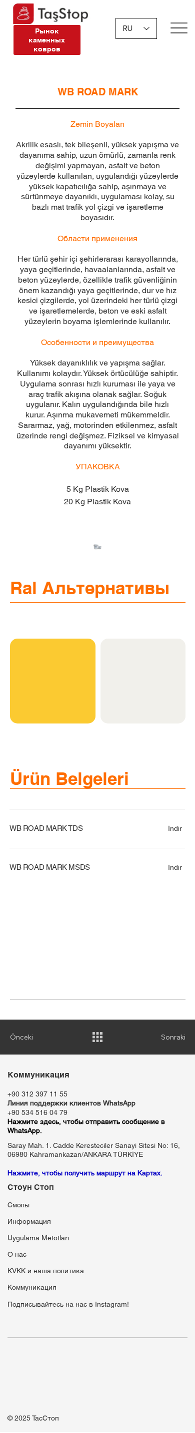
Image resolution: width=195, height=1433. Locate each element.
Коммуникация (32, 1287)
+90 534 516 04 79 (38, 1112)
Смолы (19, 1205)
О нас (17, 1254)
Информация (29, 1221)
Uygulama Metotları (38, 1238)
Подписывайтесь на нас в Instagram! (68, 1304)
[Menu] (179, 27)
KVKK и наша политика (46, 1271)
